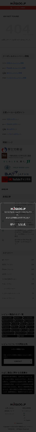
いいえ (22, 224)
